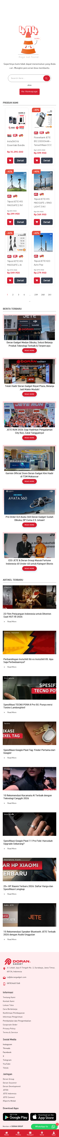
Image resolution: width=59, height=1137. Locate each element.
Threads (6, 1048)
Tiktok (6, 1068)
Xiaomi (18, 860)
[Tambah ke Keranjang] (10, 160)
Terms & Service (10, 1032)
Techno (7, 723)
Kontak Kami (8, 1001)
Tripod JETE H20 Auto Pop (42, 262)
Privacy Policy (9, 1029)
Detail (20, 160)
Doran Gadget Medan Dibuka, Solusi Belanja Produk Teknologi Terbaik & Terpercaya (29, 335)
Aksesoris (8, 769)
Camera (7, 633)
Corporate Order (10, 1025)
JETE (12, 905)
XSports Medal (9, 1101)
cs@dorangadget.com (16, 977)
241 (49, 295)
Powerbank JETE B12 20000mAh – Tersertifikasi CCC (43, 141)
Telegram (7, 1060)
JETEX (5, 1090)
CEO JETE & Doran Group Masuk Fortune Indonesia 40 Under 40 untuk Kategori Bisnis (29, 553)
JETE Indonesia (9, 1094)
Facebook (7, 1052)
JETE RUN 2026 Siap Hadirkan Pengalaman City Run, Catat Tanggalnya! (29, 422)
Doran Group (8, 1079)
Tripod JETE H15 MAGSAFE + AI (15, 263)
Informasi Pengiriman (13, 1017)
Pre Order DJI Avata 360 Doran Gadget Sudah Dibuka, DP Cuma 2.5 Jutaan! (29, 509)
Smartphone (9, 678)
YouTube (6, 1064)
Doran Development (12, 1086)
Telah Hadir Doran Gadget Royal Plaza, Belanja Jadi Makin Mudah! (29, 378)
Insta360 (15, 633)
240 (43, 295)
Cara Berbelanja (10, 1009)
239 (36, 295)
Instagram (7, 1044)
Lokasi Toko (8, 1005)
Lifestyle (7, 587)
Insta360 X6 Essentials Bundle (16, 143)
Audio (6, 905)
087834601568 (13, 983)
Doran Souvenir (10, 1083)
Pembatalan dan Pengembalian (17, 1021)
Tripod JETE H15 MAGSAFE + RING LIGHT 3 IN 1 (43, 203)
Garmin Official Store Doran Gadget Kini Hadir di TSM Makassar (29, 466)
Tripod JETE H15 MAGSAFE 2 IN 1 (15, 203)
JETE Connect (9, 1097)
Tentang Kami (9, 997)
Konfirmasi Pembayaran (14, 1013)
